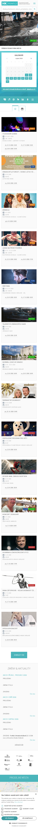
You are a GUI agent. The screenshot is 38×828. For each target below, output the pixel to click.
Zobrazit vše (19, 745)
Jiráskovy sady (8, 331)
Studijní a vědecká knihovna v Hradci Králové (18, 597)
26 (15, 78)
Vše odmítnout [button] (27, 818)
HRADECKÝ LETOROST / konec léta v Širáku (19, 172)
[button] (11, 145)
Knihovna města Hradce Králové (13, 559)
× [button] (36, 794)
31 (7, 81)
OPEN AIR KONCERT (10, 628)
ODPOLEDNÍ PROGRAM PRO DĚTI (15, 438)
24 (7, 78)
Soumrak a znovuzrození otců (15, 552)
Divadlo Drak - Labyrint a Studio (14, 141)
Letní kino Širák (8, 179)
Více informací (19, 802)
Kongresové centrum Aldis (12, 407)
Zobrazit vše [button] (19, 655)
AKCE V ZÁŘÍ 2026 (9, 697)
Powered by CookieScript (19, 826)
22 (26, 75)
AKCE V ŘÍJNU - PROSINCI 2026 (15, 675)
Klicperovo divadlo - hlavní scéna (14, 217)
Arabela (6, 210)
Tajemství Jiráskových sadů (14, 324)
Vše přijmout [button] (9, 818)
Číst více (32, 694)
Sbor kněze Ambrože (10, 521)
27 (19, 78)
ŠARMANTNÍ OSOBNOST (12, 400)
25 (11, 78)
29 (26, 78)
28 (22, 78)
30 (30, 78)
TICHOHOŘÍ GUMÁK (10, 134)
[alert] (19, 810)
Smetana (6, 286)
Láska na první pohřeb (12, 248)
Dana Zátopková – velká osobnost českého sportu (19, 590)
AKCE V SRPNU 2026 (10, 719)
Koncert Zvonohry (11, 514)
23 (30, 75)
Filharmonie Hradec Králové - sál (14, 293)
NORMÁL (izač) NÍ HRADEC (13, 362)
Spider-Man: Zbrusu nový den (15, 476)
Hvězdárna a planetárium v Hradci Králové (17, 445)
